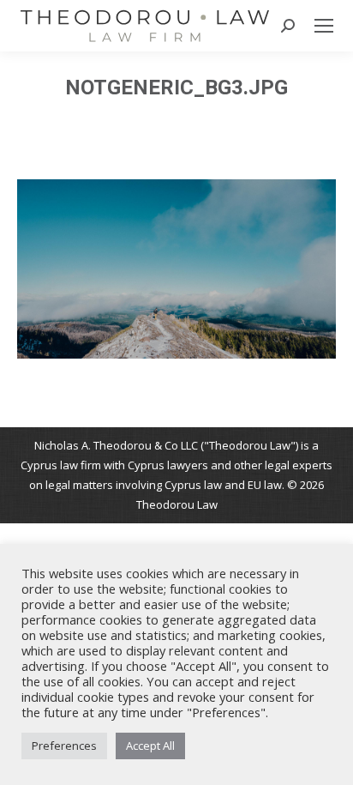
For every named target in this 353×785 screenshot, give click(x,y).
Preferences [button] (64, 745)
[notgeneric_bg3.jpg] (176, 269)
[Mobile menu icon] (324, 26)
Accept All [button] (150, 745)
